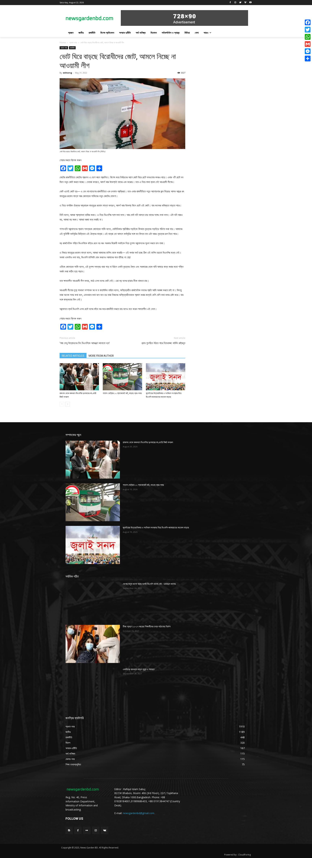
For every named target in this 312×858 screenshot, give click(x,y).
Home (63, 42)
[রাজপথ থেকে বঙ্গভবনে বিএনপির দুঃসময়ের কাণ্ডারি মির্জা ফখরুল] (79, 376)
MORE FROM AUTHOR (101, 355)
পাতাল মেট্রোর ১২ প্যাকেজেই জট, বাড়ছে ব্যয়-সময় (122, 393)
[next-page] (67, 404)
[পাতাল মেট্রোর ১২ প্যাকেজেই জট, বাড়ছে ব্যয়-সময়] (122, 376)
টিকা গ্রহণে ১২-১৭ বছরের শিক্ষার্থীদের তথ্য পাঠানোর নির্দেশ (146, 626)
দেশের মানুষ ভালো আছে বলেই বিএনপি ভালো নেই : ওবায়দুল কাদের (149, 583)
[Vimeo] (245, 3)
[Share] (307, 58)
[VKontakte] (104, 830)
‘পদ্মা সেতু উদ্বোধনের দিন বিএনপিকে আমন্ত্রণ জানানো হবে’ (85, 343)
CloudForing (244, 854)
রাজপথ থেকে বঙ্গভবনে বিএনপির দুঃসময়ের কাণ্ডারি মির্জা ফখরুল (148, 442)
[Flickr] (86, 830)
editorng (67, 72)
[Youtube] (250, 3)
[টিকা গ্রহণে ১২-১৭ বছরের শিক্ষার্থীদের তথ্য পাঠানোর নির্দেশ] (93, 644)
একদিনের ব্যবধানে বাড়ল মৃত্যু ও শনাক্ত (139, 669)
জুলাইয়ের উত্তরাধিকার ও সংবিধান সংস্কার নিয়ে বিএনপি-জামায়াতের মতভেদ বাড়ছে (156, 527)
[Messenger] (307, 51)
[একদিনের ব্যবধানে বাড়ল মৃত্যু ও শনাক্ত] (93, 687)
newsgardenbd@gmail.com (138, 813)
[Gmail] (307, 44)
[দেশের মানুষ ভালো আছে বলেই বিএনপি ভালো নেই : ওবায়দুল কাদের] (93, 601)
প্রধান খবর (73, 42)
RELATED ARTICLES (73, 355)
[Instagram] (235, 3)
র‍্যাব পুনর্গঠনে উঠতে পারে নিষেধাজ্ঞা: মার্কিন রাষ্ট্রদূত (163, 343)
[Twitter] (240, 3)
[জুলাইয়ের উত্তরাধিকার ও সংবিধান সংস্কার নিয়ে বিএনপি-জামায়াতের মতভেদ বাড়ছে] (165, 376)
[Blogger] (69, 830)
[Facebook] (230, 3)
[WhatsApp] (307, 36)
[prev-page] (62, 404)
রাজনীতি (72, 47)
